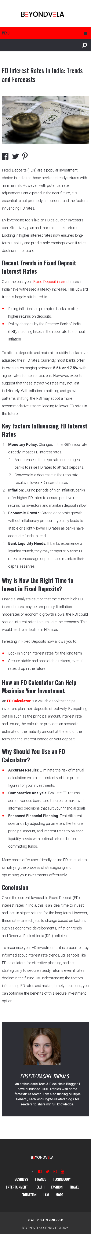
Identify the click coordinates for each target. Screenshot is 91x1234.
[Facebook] (39, 1171)
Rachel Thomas (53, 1076)
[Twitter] (47, 1171)
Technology (62, 1179)
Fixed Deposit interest (51, 281)
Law (46, 1194)
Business (21, 1179)
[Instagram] (55, 1171)
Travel (74, 1187)
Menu (6, 33)
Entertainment (17, 1187)
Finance (40, 1179)
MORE (59, 1194)
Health (39, 1187)
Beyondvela (31, 1228)
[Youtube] (62, 1171)
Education (29, 1194)
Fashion (57, 1187)
